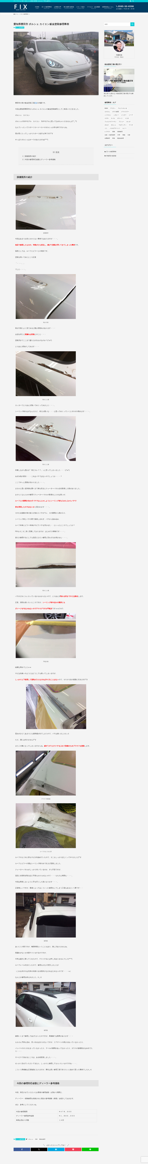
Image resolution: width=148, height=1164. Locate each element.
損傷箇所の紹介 (30, 156)
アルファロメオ (122, 108)
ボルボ (107, 125)
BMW (106, 108)
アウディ (112, 108)
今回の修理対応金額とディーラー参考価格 (40, 159)
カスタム (107, 111)
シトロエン (108, 115)
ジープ (131, 115)
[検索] (133, 1)
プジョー (121, 121)
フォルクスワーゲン (110, 121)
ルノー (124, 128)
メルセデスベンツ (115, 128)
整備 (124, 135)
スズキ (107, 118)
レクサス (107, 131)
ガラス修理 (115, 111)
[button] (22, 1149)
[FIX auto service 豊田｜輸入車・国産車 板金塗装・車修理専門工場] (21, 7)
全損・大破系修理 (110, 135)
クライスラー (125, 111)
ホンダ (128, 121)
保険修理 (120, 131)
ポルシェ (30, 1139)
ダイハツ (120, 118)
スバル (113, 118)
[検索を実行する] (132, 24)
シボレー (116, 115)
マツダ (131, 125)
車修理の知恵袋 (111, 156)
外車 (36, 1139)
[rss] (130, 1)
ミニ (106, 128)
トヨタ (127, 118)
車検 (113, 138)
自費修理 (107, 138)
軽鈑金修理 (42, 1139)
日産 (129, 135)
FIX (36, 103)
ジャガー (123, 115)
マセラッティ (122, 125)
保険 (113, 131)
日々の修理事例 (20, 27)
